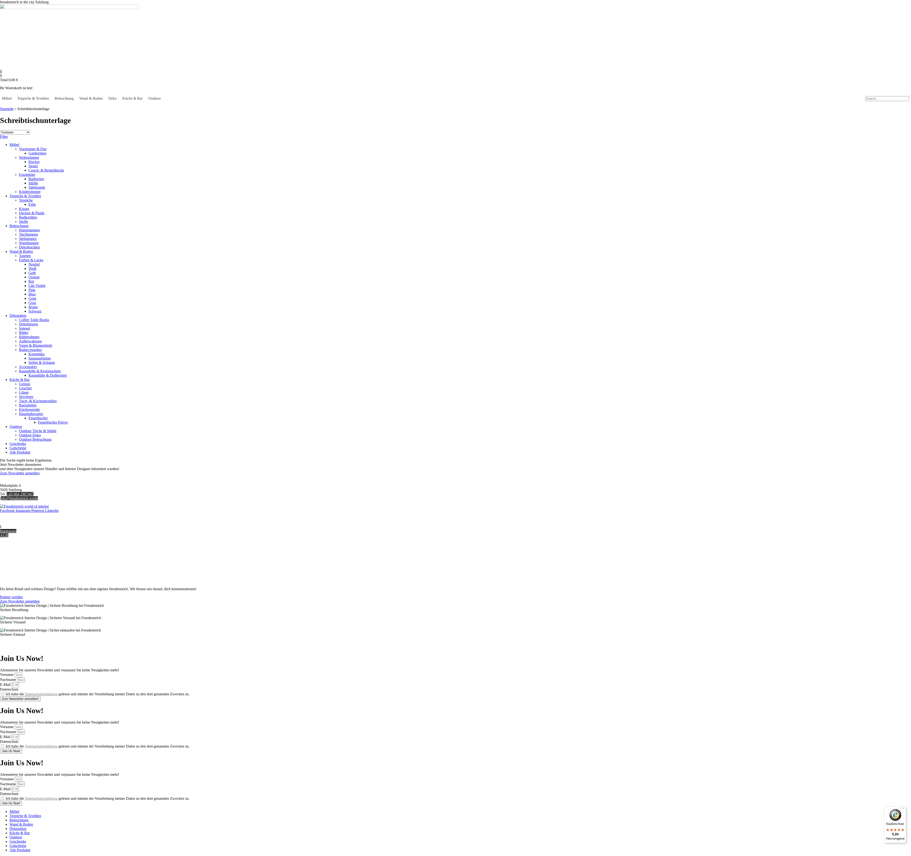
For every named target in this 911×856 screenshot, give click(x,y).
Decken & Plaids (31, 213)
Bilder (23, 333)
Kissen (24, 209)
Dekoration (17, 315)
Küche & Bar (132, 98)
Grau (32, 303)
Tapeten (25, 256)
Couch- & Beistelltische (46, 170)
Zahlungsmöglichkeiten (17, 560)
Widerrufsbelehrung (15, 564)
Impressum (8, 531)
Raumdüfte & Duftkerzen (47, 375)
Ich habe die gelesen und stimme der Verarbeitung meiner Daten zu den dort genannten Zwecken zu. (98, 694)
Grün (32, 298)
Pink (31, 290)
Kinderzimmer (30, 192)
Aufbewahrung (30, 341)
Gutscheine (17, 448)
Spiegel (24, 328)
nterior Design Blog (16, 527)
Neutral (34, 264)
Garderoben (37, 153)
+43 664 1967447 (20, 494)
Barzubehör (28, 405)
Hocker (34, 162)
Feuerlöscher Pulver (53, 422)
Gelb (32, 273)
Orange (34, 277)
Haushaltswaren (31, 414)
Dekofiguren (28, 324)
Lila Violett (36, 286)
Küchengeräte (29, 409)
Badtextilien (28, 217)
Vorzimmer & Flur (32, 149)
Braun (33, 307)
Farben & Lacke (31, 260)
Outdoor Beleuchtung (35, 439)
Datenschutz (9, 573)
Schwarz (35, 311)
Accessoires (28, 367)
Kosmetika (36, 354)
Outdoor (154, 98)
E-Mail (5, 685)
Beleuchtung (64, 98)
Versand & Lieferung (16, 556)
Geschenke (17, 444)
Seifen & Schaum (41, 362)
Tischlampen (28, 234)
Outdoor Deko (30, 435)
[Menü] (903, 809)
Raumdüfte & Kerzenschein (40, 371)
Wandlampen (29, 243)
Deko (112, 98)
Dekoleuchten (29, 247)
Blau (32, 294)
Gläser (24, 392)
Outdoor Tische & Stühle (37, 431)
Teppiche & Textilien (33, 98)
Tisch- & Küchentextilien (38, 401)
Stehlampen (28, 239)
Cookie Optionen (13, 568)
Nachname (8, 680)
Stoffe (23, 222)
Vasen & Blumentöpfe (35, 345)
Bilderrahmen (29, 337)
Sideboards (36, 187)
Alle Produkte (19, 452)
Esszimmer (27, 175)
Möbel (7, 98)
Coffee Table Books (34, 320)
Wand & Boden (91, 98)
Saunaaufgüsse (39, 358)
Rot (31, 281)
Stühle (33, 183)
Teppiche (26, 200)
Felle (32, 204)
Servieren (26, 397)
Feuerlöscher (38, 418)
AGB (4, 535)
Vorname (7, 675)
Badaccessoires (30, 350)
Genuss (24, 384)
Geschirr (25, 388)
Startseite (7, 109)
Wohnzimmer (29, 157)
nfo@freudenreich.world (19, 498)
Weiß (32, 269)
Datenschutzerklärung (41, 694)
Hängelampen (29, 230)
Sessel (33, 166)
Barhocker (36, 179)
